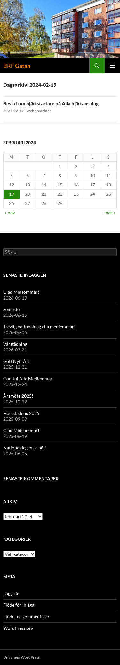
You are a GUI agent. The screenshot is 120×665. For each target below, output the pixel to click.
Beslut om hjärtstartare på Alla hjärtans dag (51, 103)
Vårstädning (15, 344)
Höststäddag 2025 (21, 413)
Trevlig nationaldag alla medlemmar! (39, 326)
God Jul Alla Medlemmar (27, 378)
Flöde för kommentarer (26, 616)
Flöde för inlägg (18, 605)
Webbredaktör (38, 110)
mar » (109, 212)
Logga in (11, 593)
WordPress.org (18, 628)
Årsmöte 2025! (18, 395)
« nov (10, 212)
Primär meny (112, 65)
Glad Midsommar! (21, 292)
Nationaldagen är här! (25, 447)
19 (11, 194)
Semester (12, 309)
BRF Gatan (16, 65)
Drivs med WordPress (21, 657)
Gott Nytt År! (16, 361)
